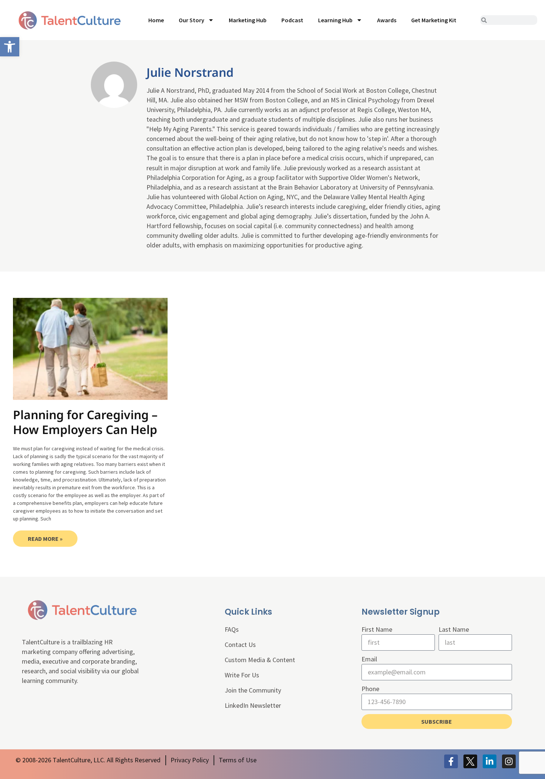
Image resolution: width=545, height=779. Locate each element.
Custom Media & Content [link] (260, 659)
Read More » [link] (45, 538)
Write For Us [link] (242, 675)
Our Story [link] (191, 20)
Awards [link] (386, 20)
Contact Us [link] (240, 644)
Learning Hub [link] (335, 20)
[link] (9, 46)
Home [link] (156, 20)
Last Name (454, 629)
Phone (370, 688)
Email (369, 659)
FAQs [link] (232, 629)
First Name (376, 629)
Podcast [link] (292, 20)
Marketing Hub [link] (248, 20)
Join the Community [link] (253, 690)
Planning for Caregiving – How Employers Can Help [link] (85, 422)
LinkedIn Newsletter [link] (253, 705)
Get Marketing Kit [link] (433, 20)
